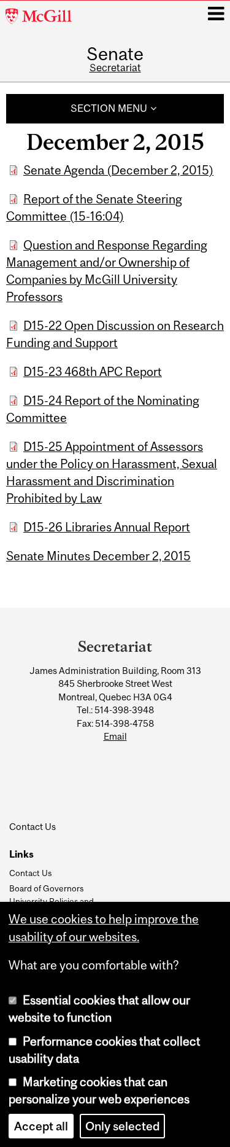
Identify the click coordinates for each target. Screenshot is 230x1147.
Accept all (41, 1126)
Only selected (122, 1126)
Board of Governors (46, 888)
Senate (115, 53)
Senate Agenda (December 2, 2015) (118, 170)
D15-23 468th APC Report (92, 371)
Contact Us (30, 873)
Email (115, 736)
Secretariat (115, 67)
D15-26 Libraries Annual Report (106, 527)
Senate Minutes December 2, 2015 (98, 556)
